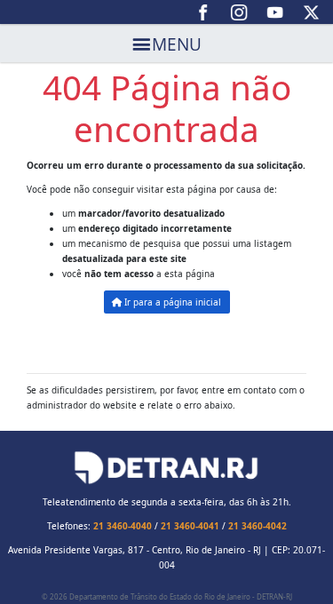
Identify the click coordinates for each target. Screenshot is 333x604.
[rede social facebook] (204, 12)
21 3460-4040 (122, 526)
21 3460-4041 (190, 526)
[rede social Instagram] (239, 12)
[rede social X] (311, 12)
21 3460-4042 (257, 526)
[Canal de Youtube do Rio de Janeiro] (276, 12)
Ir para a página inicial (171, 302)
